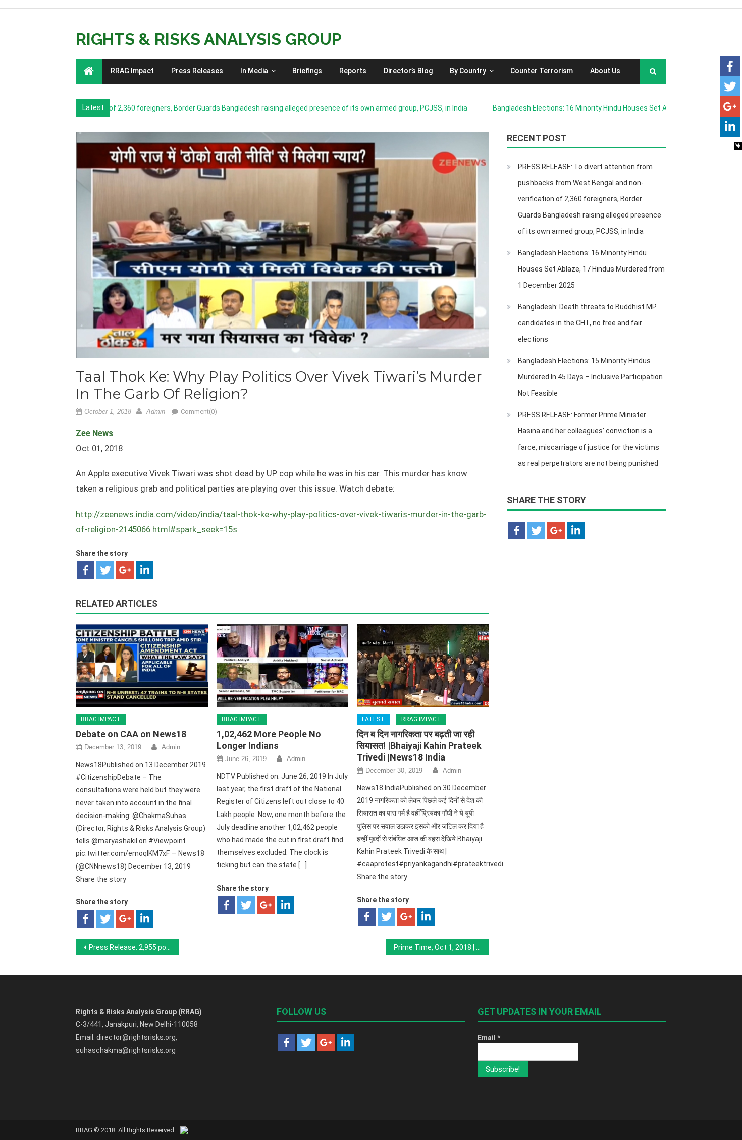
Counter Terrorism (541, 71)
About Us (605, 71)
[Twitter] (105, 570)
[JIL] (184, 1130)
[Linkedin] (144, 570)
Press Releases (197, 71)
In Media (254, 71)
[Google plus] (125, 570)
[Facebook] (85, 570)
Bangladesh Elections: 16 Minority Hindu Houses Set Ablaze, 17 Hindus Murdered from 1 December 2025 (591, 269)
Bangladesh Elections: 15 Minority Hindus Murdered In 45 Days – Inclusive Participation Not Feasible (590, 377)
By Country (468, 71)
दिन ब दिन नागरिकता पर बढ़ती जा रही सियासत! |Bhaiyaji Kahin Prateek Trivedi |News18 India (419, 746)
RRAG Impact (132, 71)
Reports (352, 71)
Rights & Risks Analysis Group (209, 39)
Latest (373, 719)
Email (489, 1038)
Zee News (94, 433)
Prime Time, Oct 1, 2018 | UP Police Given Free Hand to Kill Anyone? (441, 947)
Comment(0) (199, 411)
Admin (155, 411)
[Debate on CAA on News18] (142, 665)
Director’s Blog (408, 71)
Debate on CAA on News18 (131, 734)
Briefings (307, 71)
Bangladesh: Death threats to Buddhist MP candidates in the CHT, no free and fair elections (587, 323)
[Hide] (738, 146)
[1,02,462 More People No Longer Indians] (283, 665)
